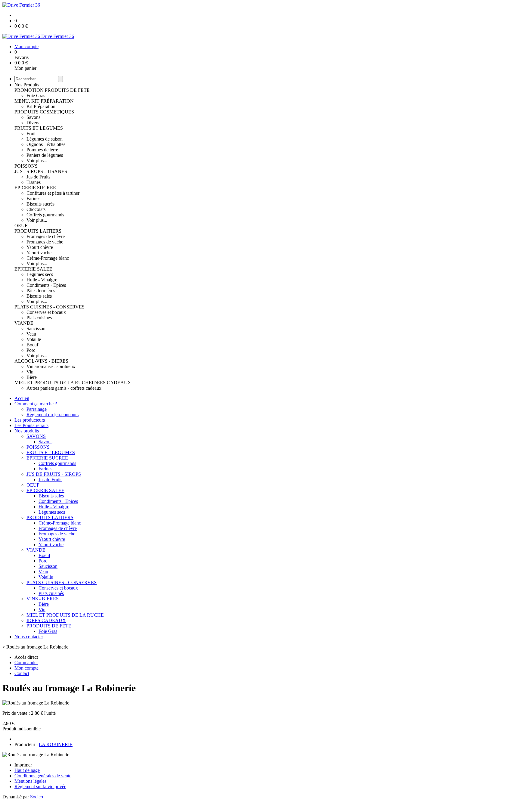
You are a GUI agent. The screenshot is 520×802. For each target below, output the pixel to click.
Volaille (33, 339)
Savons (33, 117)
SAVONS (36, 436)
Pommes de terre (42, 149)
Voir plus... (36, 160)
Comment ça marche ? (35, 403)
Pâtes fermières (40, 290)
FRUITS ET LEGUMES (38, 128)
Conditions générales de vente (42, 775)
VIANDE (23, 323)
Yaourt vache (38, 252)
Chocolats (35, 209)
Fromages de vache (44, 241)
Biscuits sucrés (40, 203)
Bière (31, 377)
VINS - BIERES (42, 598)
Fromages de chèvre (45, 236)
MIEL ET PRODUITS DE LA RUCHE (53, 382)
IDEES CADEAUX (111, 382)
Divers (32, 122)
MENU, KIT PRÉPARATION (44, 101)
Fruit (31, 133)
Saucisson (35, 328)
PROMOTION (29, 90)
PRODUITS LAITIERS (37, 231)
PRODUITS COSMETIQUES (44, 111)
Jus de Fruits (38, 176)
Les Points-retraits (31, 425)
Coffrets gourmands (45, 214)
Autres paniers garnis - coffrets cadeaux (63, 388)
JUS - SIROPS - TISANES (40, 171)
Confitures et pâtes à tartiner (52, 193)
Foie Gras (35, 95)
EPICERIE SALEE (33, 268)
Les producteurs (29, 420)
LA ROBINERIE (56, 744)
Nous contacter (28, 636)
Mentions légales (30, 781)
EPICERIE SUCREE (35, 187)
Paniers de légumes (44, 155)
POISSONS (26, 166)
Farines (33, 198)
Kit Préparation (40, 106)
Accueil (21, 398)
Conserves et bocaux (46, 312)
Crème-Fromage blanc (47, 258)
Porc (30, 350)
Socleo (36, 796)
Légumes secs (39, 274)
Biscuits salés (39, 296)
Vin (29, 371)
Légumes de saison (44, 138)
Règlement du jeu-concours (52, 414)
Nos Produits (26, 84)
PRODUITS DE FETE (67, 90)
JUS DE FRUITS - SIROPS (53, 474)
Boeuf (32, 344)
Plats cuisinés (39, 317)
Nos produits (26, 430)
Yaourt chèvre (39, 247)
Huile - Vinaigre (41, 279)
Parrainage (36, 409)
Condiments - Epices (46, 285)
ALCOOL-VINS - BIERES (41, 361)
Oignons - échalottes (45, 144)
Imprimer (23, 764)
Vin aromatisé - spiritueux (50, 366)
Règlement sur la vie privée (40, 786)
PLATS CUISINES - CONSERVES (49, 306)
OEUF (20, 225)
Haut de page (27, 770)
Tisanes (33, 182)
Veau (31, 333)
